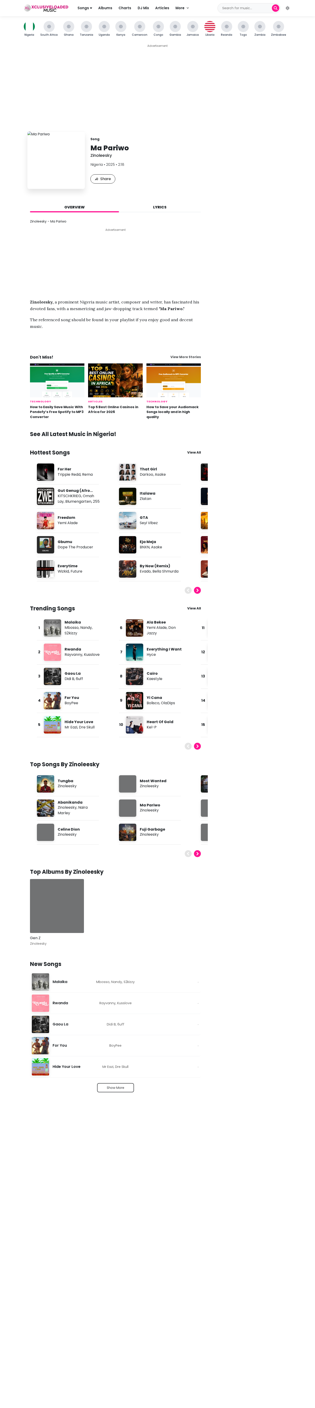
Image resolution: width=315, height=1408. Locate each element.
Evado (145, 571)
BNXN (144, 547)
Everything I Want (164, 649)
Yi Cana (154, 697)
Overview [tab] (74, 207)
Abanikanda (70, 802)
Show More (115, 1087)
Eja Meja (148, 541)
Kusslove (92, 654)
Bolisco (153, 703)
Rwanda (73, 649)
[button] (287, 8)
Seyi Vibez (149, 523)
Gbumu (65, 541)
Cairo (152, 673)
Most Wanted (153, 781)
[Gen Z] (57, 906)
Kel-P (152, 727)
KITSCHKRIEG (69, 496)
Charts (125, 8)
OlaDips (168, 703)
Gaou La (73, 673)
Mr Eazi (71, 727)
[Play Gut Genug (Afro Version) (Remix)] (45, 496)
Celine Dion (69, 829)
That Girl (148, 469)
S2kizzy (71, 633)
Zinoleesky (101, 155)
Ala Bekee (156, 622)
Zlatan (145, 498)
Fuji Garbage (152, 829)
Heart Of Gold (160, 722)
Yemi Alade (68, 523)
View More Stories (185, 357)
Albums (105, 8)
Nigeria (96, 164)
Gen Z (35, 938)
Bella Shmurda (165, 571)
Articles (162, 8)
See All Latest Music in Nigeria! (73, 434)
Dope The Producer (75, 547)
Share (105, 178)
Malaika (73, 622)
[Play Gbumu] (45, 544)
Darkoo (146, 474)
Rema (87, 474)
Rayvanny (73, 654)
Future (76, 571)
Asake (160, 474)
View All (194, 452)
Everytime (67, 566)
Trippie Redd (69, 474)
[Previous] (188, 590)
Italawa (147, 493)
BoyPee (71, 703)
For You (72, 697)
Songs (83, 8)
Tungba (65, 781)
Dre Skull (87, 727)
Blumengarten (78, 501)
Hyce (151, 654)
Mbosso (72, 627)
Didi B (69, 678)
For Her (64, 469)
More (179, 8)
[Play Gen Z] (40, 923)
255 (96, 501)
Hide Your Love (79, 722)
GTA (144, 517)
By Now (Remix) (155, 566)
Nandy (86, 627)
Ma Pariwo (150, 805)
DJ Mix (143, 8)
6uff (79, 678)
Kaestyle (154, 678)
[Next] (197, 590)
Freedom (66, 517)
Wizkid (63, 571)
